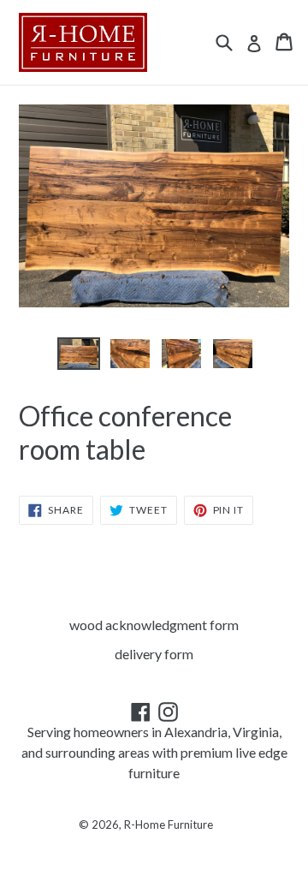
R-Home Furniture (168, 824)
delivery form (154, 654)
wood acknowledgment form (154, 624)
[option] (78, 354)
